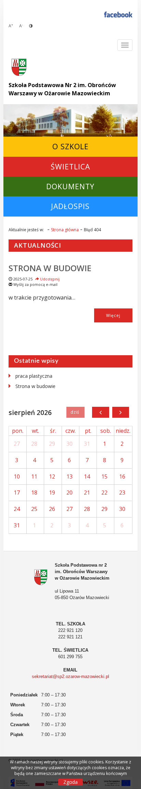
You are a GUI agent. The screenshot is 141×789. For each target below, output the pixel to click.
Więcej (113, 315)
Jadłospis (70, 206)
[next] (120, 412)
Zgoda (70, 782)
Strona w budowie (50, 268)
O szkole (70, 146)
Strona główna (65, 230)
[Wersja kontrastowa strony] (31, 26)
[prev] (100, 412)
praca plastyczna (33, 376)
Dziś (75, 412)
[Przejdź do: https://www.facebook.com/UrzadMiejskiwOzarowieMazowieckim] (118, 14)
